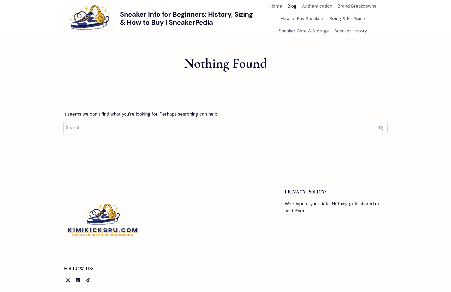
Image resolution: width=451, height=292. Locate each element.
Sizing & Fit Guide (347, 18)
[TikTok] (88, 279)
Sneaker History (350, 31)
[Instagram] (67, 279)
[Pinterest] (78, 279)
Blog (291, 6)
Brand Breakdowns (356, 6)
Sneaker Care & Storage (304, 31)
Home (276, 6)
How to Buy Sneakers (302, 18)
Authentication (317, 6)
